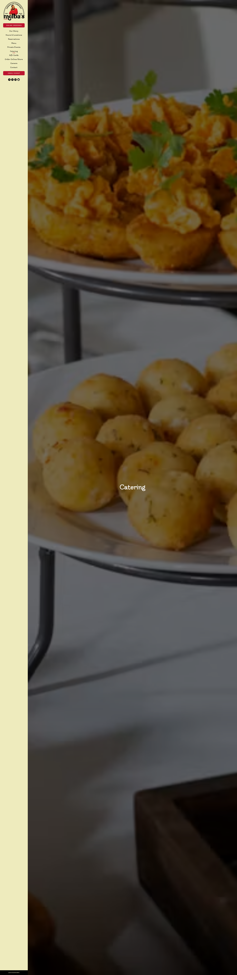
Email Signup (14, 73)
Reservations (14, 39)
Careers (13, 63)
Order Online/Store (14, 59)
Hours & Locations (14, 35)
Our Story (13, 31)
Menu (13, 43)
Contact (13, 67)
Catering (14, 51)
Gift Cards (14, 55)
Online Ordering (15, 25)
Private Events (13, 47)
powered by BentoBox (18, 972)
